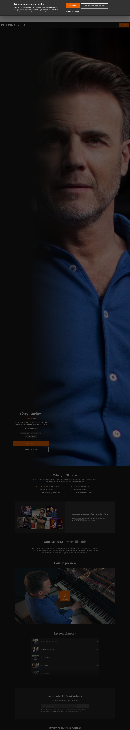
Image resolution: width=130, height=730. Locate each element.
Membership (64, 25)
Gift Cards (100, 25)
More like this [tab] (76, 542)
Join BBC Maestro (31, 449)
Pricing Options (76, 25)
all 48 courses (79, 519)
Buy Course (31, 443)
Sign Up (101, 726)
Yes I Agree (73, 5)
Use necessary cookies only (94, 6)
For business (111, 25)
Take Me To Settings (72, 12)
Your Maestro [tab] (53, 542)
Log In (124, 25)
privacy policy (54, 711)
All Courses (89, 25)
